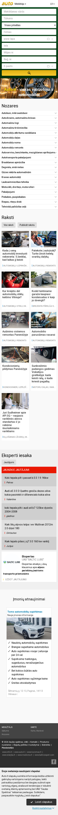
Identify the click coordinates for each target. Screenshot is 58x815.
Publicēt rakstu (27, 225)
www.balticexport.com (44, 755)
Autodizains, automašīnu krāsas (18, 118)
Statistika (46, 745)
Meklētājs (20, 4)
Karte (34, 727)
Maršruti (40, 731)
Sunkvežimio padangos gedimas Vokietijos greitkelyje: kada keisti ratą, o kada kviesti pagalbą (43, 373)
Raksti (8, 217)
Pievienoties (8, 748)
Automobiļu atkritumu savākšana (19, 133)
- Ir (51, 39)
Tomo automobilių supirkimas (24, 611)
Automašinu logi (10, 123)
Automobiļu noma (11, 142)
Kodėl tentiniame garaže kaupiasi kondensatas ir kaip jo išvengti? (43, 296)
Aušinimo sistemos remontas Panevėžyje (15, 333)
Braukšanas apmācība (13, 162)
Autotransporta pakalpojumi (16, 157)
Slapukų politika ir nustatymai (26, 745)
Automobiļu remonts (12, 147)
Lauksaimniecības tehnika (15, 182)
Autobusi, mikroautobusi (14, 113)
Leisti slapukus (43, 801)
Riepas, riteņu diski (12, 202)
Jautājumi (9, 462)
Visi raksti (8, 225)
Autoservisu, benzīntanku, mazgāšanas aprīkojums (28, 152)
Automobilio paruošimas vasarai (43, 333)
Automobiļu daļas (11, 137)
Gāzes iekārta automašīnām (16, 172)
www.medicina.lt (25, 755)
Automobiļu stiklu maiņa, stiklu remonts (25, 306)
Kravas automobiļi (11, 177)
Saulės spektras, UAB (18, 742)
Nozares (10, 106)
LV (51, 4)
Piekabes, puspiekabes (14, 197)
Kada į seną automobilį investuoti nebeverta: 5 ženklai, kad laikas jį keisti (14, 255)
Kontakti (34, 742)
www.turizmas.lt (34, 752)
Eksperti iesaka (17, 455)
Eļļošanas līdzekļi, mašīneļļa (20, 437)
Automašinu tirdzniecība (14, 128)
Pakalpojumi (8, 192)
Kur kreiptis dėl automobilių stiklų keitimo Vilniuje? (12, 294)
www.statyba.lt (8, 755)
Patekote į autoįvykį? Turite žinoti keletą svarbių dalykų (44, 253)
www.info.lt (7, 752)
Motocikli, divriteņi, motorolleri (18, 187)
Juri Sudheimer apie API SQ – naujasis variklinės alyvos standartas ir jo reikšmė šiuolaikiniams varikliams (14, 422)
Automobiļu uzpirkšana (16, 265)
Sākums (5, 731)
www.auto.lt (19, 752)
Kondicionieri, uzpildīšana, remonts (22, 387)
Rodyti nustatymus (42, 808)
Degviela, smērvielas (13, 167)
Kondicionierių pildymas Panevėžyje (14, 367)
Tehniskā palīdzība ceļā (14, 206)
